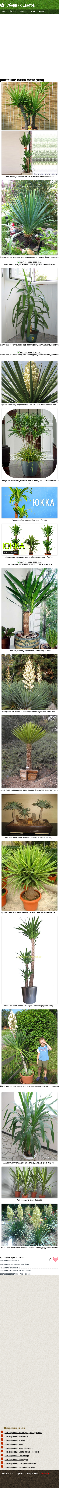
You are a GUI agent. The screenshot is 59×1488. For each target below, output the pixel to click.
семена (23, 11)
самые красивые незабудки (16, 1459)
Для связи (45, 1473)
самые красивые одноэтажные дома (20, 1463)
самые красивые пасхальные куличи (20, 1467)
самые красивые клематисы (16, 1436)
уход (33, 11)
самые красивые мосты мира (17, 1455)
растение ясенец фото (9, 1260)
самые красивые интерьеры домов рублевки (23, 1432)
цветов (26, 1473)
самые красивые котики (15, 1440)
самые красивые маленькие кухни (19, 1448)
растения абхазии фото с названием (15, 1270)
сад (3, 11)
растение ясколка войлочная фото (14, 1264)
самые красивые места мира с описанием (22, 1452)
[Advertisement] (29, 43)
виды (41, 11)
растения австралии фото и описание (15, 1274)
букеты (13, 11)
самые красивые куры (14, 1444)
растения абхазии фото (10, 1267)
